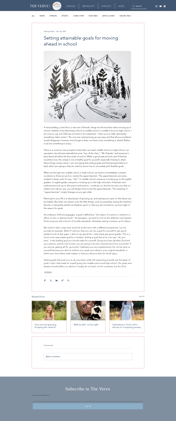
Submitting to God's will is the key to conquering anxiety (126, 326)
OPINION (53, 16)
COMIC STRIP (78, 16)
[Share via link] (62, 280)
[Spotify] (164, 6)
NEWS (42, 16)
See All (141, 296)
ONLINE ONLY (125, 16)
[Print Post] (68, 280)
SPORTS (65, 16)
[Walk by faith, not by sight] (88, 310)
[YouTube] (160, 6)
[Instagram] (156, 6)
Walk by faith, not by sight (86, 324)
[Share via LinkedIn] (56, 280)
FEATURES (93, 16)
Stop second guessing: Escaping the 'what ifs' (46, 326)
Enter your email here (41, 395)
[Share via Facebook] (45, 280)
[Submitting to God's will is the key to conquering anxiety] (127, 310)
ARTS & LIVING (108, 16)
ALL (33, 16)
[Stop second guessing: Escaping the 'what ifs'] (49, 310)
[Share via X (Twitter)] (51, 280)
